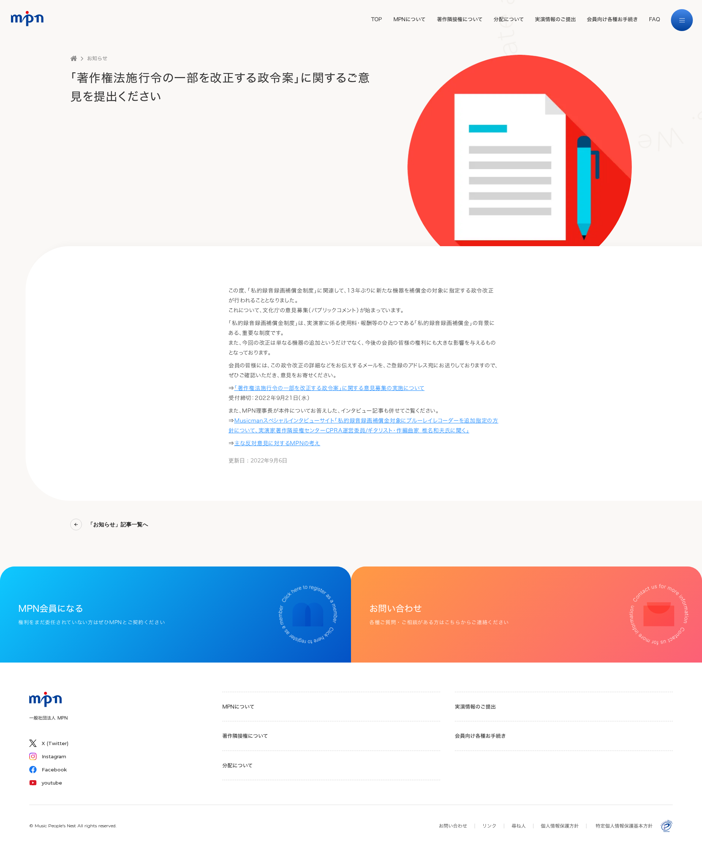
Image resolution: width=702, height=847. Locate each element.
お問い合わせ (453, 826)
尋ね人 (519, 826)
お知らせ (97, 58)
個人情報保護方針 (560, 826)
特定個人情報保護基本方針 (624, 826)
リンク (489, 826)
